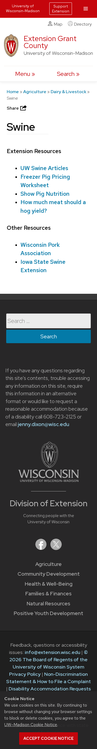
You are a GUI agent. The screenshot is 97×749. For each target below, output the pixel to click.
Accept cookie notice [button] (48, 738)
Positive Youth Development (48, 613)
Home (13, 92)
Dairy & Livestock (68, 92)
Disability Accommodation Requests (50, 689)
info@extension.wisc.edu (52, 652)
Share (13, 108)
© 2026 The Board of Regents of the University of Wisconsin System (48, 659)
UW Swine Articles (44, 168)
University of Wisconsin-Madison (23, 8)
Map (58, 24)
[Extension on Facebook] (41, 548)
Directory (83, 24)
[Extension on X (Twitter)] (56, 548)
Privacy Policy (25, 674)
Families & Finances (48, 593)
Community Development (49, 574)
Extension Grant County (50, 42)
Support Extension (60, 9)
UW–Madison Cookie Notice (30, 724)
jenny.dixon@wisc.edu (43, 424)
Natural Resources (48, 603)
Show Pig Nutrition (45, 193)
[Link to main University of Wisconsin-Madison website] (48, 480)
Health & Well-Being (48, 584)
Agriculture (34, 92)
